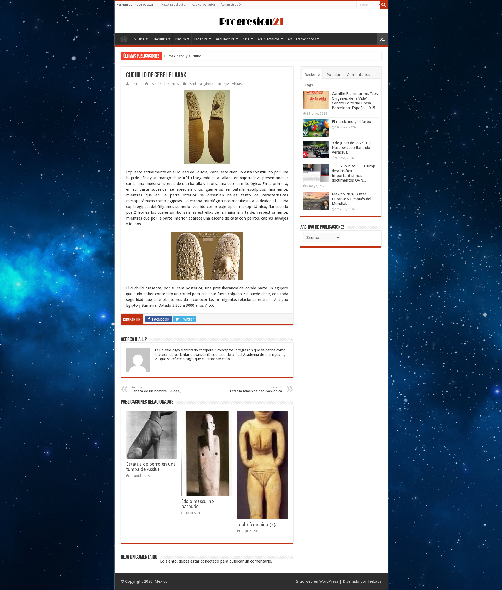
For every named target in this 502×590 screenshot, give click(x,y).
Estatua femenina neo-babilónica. (256, 389)
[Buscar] (384, 5)
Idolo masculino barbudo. (197, 504)
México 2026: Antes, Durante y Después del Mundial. (351, 199)
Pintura (180, 39)
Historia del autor (174, 5)
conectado (210, 561)
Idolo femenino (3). (256, 524)
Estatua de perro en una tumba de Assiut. (151, 467)
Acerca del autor (203, 5)
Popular (333, 74)
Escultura (201, 39)
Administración (232, 5)
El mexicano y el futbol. (183, 56)
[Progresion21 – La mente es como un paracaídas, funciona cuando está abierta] (251, 20)
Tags (309, 85)
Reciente (312, 74)
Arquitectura (225, 39)
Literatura (160, 39)
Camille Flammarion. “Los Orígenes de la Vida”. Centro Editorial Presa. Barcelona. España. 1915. (355, 100)
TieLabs (374, 581)
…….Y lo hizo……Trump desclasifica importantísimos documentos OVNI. (353, 173)
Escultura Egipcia (201, 84)
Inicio (124, 38)
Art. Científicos (268, 39)
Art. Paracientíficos (302, 39)
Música (139, 39)
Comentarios (358, 74)
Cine (246, 39)
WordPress (328, 581)
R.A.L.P (135, 84)
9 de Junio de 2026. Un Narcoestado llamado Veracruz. (351, 148)
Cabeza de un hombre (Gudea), (156, 389)
